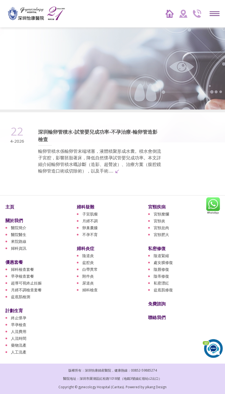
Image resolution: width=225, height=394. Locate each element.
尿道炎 (88, 283)
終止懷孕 (18, 317)
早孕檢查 (18, 324)
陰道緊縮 (161, 255)
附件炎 (88, 276)
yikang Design (156, 387)
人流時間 (18, 338)
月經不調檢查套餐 (26, 289)
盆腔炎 (88, 262)
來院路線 (18, 241)
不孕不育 (90, 234)
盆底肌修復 (163, 289)
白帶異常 (90, 269)
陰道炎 (88, 255)
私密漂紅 (161, 283)
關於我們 (14, 220)
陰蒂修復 (161, 276)
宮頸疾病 (157, 207)
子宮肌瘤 (90, 214)
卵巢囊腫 (90, 227)
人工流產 (18, 352)
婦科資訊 (18, 248)
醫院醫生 (18, 234)
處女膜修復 (163, 262)
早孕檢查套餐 (22, 276)
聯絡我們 (157, 317)
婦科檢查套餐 (22, 269)
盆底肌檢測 (20, 296)
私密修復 (157, 248)
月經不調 (90, 220)
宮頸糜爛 (161, 214)
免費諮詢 (157, 304)
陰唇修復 (161, 269)
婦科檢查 (90, 289)
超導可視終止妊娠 (26, 283)
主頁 (9, 207)
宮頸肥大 (161, 234)
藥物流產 (18, 345)
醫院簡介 (18, 227)
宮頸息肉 (161, 227)
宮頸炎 (159, 220)
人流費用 (18, 331)
